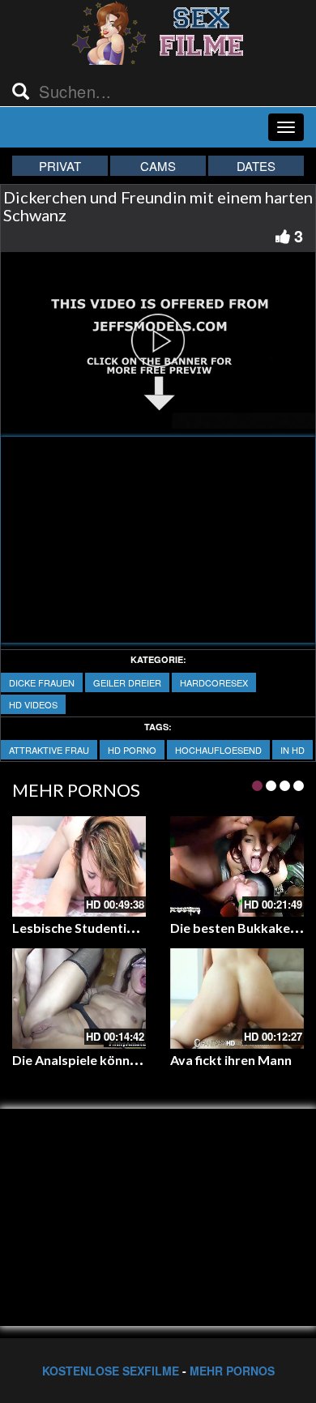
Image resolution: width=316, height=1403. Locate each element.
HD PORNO (132, 749)
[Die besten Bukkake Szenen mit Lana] (237, 866)
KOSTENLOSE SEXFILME (110, 1370)
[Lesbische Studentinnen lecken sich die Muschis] (79, 866)
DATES (256, 165)
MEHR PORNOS (232, 1370)
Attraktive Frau (49, 749)
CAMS (158, 165)
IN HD (292, 749)
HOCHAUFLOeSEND (218, 749)
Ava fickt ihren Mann (231, 1059)
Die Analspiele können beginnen (107, 1059)
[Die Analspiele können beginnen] (79, 998)
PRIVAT (60, 165)
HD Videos (33, 704)
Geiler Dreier (127, 682)
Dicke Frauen (42, 682)
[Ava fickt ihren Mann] (237, 998)
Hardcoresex (214, 682)
